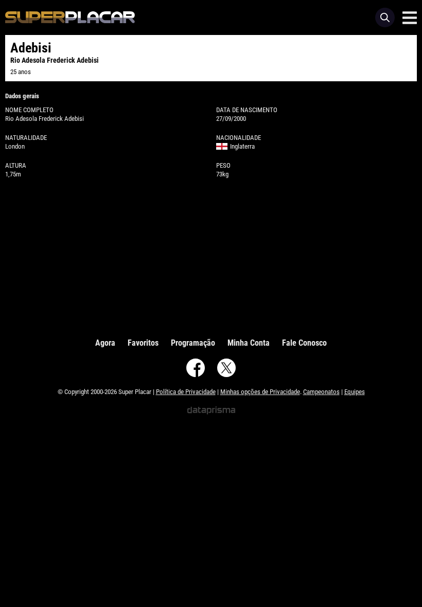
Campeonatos (321, 392)
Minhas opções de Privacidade (260, 392)
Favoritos (143, 343)
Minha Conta (248, 343)
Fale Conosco (304, 343)
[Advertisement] (211, 256)
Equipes (354, 392)
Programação (193, 343)
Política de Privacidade (186, 392)
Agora (105, 343)
